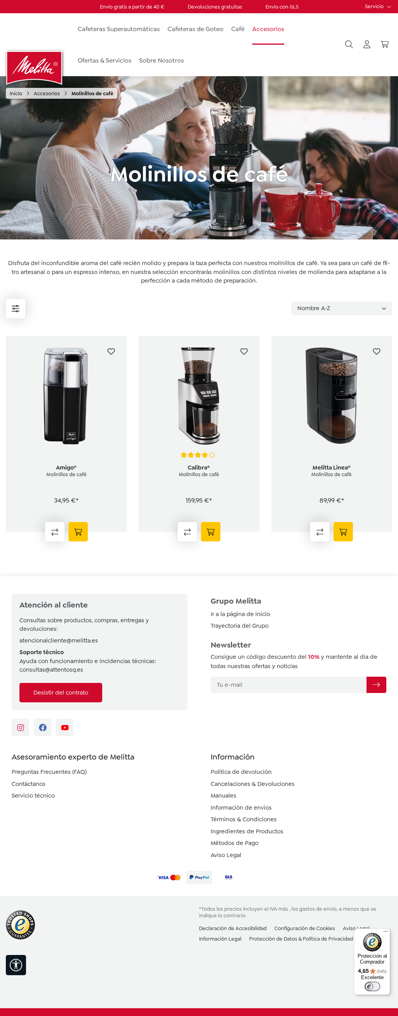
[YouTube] (65, 727)
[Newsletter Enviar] (376, 685)
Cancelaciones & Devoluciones (253, 784)
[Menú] (15, 308)
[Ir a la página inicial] (35, 67)
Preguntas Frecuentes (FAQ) (49, 772)
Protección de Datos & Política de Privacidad (301, 939)
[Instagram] (20, 727)
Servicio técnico (33, 796)
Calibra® (199, 467)
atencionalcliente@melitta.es (58, 640)
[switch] (372, 986)
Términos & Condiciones (244, 819)
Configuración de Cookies (304, 928)
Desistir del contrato (60, 693)
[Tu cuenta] (367, 45)
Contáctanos (28, 784)
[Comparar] (55, 531)
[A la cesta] (78, 531)
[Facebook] (42, 727)
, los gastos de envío (313, 909)
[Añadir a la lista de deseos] (111, 351)
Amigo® (66, 467)
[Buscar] (349, 45)
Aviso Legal (226, 855)
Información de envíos (241, 808)
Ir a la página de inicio (240, 614)
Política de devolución (241, 772)
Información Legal (220, 939)
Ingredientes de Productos (247, 831)
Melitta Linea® (331, 467)
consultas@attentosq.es (51, 670)
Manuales (223, 796)
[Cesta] (384, 45)
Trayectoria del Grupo (240, 626)
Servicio (375, 6)
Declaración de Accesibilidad (233, 928)
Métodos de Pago (234, 843)
